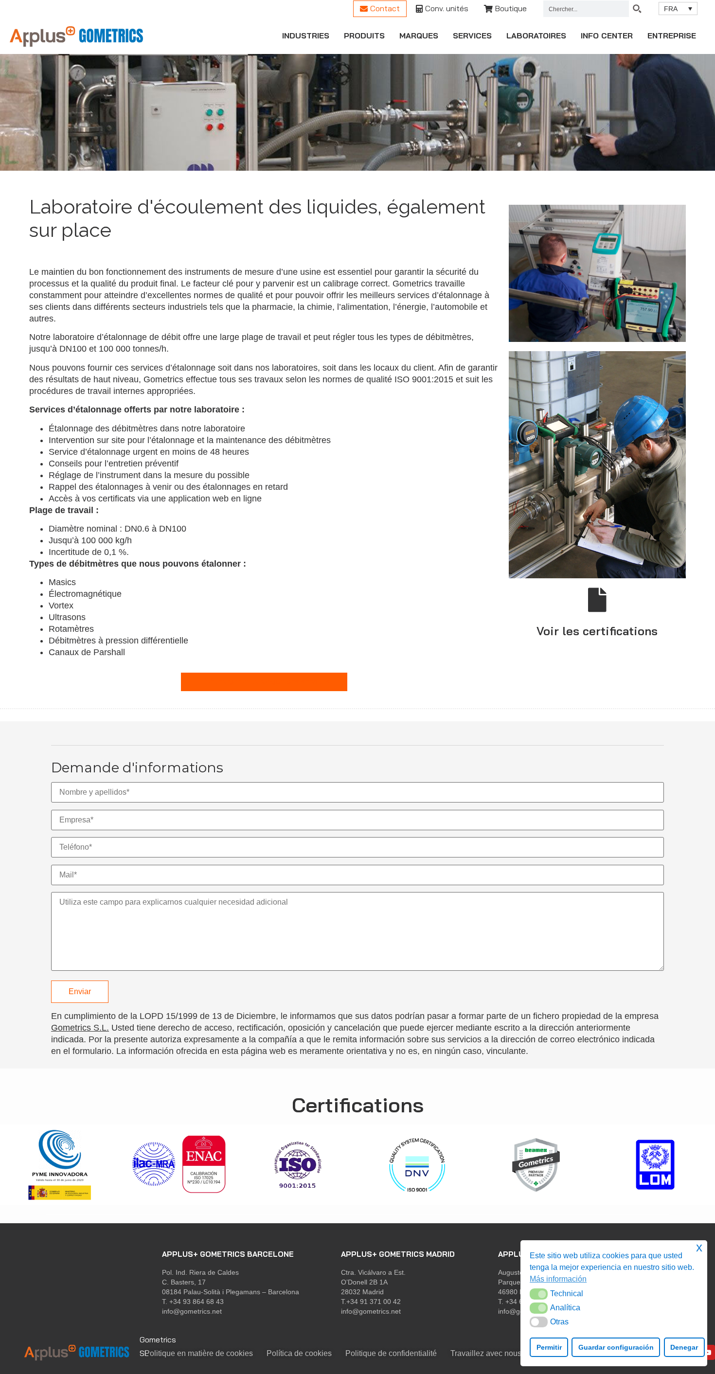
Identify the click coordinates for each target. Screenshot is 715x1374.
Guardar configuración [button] (616, 1347)
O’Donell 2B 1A (364, 1282)
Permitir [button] (549, 1347)
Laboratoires (536, 35)
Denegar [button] (684, 1347)
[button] (539, 1293)
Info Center (607, 35)
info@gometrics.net (192, 1311)
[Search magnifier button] (637, 8)
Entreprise (671, 35)
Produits (364, 35)
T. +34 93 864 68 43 (193, 1301)
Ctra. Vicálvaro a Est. (373, 1272)
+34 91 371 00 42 (373, 1301)
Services (472, 35)
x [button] (699, 1247)
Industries (305, 35)
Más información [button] (558, 1279)
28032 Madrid (362, 1292)
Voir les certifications (597, 631)
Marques (418, 35)
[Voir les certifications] (597, 600)
